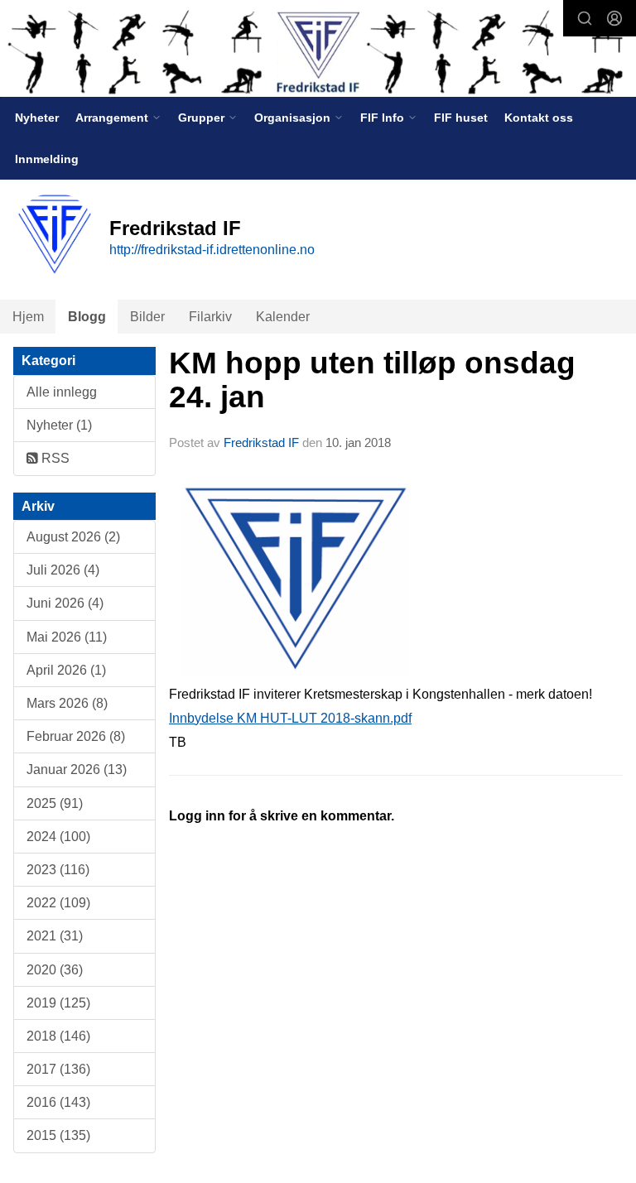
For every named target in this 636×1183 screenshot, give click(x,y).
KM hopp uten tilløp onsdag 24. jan (372, 380)
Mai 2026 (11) (66, 637)
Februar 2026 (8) (75, 736)
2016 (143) (58, 1102)
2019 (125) (58, 1003)
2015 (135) (58, 1135)
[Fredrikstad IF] (318, 50)
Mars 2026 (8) (67, 703)
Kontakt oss (538, 117)
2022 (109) (58, 903)
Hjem (28, 317)
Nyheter (37, 117)
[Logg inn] (614, 18)
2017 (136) (58, 1069)
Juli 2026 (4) (62, 570)
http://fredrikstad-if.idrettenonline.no (212, 250)
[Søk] (585, 18)
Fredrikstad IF (261, 442)
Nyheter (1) (59, 425)
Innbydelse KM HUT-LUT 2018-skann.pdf (290, 718)
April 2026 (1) (66, 670)
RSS (54, 458)
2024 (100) (58, 837)
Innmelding (47, 159)
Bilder (147, 317)
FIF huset (461, 117)
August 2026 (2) (73, 537)
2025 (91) (54, 803)
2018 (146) (58, 1036)
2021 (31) (54, 936)
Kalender (283, 317)
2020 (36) (54, 970)
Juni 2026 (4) (65, 603)
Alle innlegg (61, 392)
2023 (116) (57, 870)
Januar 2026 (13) (76, 769)
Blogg (87, 317)
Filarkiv (210, 317)
